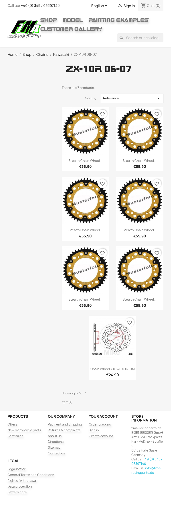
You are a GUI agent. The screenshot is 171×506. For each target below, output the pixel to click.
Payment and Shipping (65, 424)
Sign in (94, 430)
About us (55, 436)
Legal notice (17, 469)
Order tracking (100, 424)
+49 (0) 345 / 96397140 (40, 5)
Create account (101, 436)
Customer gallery (71, 29)
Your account (103, 416)
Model (73, 20)
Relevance (132, 98)
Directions (56, 442)
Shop (48, 20)
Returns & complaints (64, 430)
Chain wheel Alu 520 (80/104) (112, 369)
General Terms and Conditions (31, 475)
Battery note (17, 492)
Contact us (56, 453)
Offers (12, 424)
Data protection (20, 486)
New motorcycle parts (24, 430)
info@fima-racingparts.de (146, 470)
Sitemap (54, 447)
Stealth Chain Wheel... (85, 161)
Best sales (15, 436)
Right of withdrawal (22, 480)
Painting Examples (119, 20)
